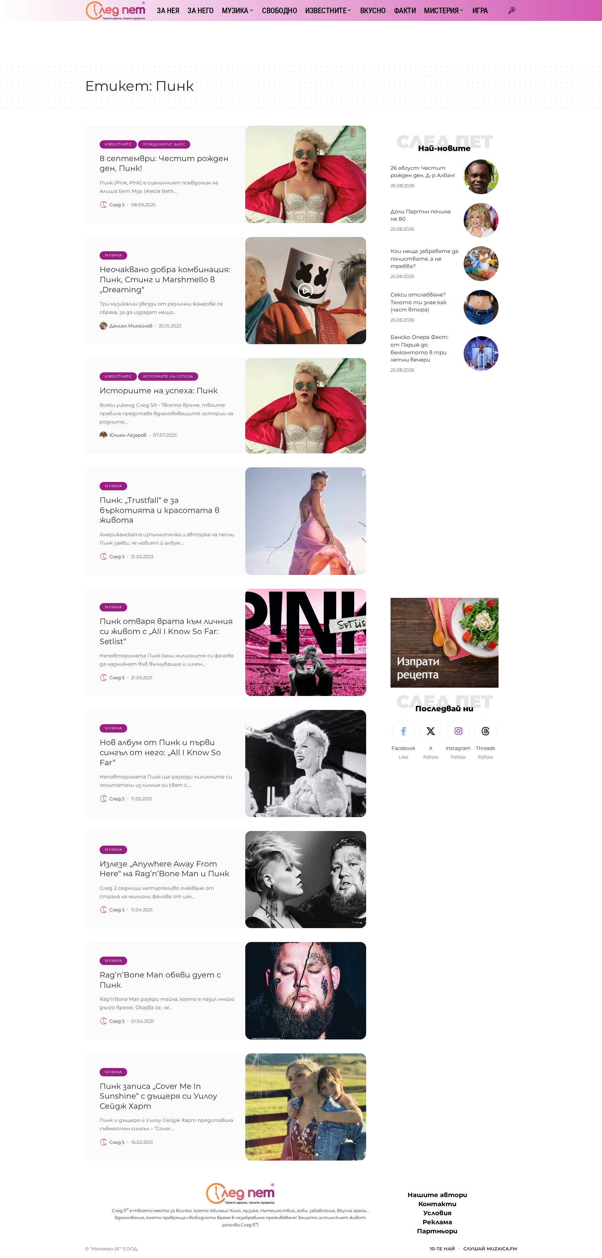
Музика (113, 255)
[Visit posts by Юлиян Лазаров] (103, 435)
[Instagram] (458, 740)
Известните (118, 144)
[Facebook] (403, 740)
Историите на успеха (168, 376)
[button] (511, 10)
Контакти (437, 1204)
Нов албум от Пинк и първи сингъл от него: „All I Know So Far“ (160, 752)
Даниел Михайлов (130, 326)
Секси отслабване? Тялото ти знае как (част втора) (419, 302)
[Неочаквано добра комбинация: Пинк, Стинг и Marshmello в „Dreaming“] (305, 290)
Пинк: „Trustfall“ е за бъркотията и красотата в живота (159, 510)
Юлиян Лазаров (127, 435)
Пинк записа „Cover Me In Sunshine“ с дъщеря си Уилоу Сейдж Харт (158, 1096)
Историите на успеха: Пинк (159, 390)
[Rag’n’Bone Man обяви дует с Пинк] (305, 990)
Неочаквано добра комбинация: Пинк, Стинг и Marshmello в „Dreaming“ (165, 279)
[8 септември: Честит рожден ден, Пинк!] (305, 174)
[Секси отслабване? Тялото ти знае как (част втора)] (481, 307)
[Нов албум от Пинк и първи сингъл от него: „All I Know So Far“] (305, 763)
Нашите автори (437, 1195)
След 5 (116, 204)
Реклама (437, 1222)
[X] (430, 740)
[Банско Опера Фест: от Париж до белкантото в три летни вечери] (481, 353)
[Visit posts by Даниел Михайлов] (103, 326)
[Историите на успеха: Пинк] (305, 406)
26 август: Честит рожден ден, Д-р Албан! (423, 172)
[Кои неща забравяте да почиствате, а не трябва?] (481, 263)
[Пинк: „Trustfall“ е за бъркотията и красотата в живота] (305, 521)
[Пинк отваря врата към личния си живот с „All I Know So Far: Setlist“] (305, 642)
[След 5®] (115, 10)
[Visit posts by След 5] (103, 204)
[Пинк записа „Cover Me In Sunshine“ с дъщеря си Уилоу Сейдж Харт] (305, 1107)
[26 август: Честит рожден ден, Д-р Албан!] (481, 176)
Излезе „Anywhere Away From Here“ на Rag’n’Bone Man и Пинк (164, 869)
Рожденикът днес (164, 144)
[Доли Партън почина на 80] (481, 220)
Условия (437, 1213)
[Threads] (486, 740)
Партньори (437, 1231)
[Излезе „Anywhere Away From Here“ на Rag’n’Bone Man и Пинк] (305, 879)
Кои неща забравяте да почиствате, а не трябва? (424, 259)
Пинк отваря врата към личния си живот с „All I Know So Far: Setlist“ (166, 631)
